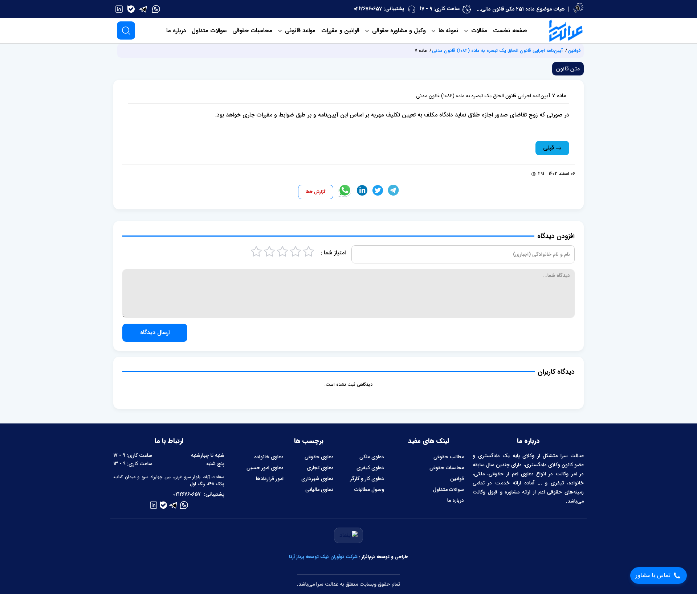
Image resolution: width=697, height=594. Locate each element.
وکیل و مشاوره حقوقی (398, 30)
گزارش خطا (316, 191)
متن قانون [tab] (568, 68)
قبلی (549, 147)
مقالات (478, 30)
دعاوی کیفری (370, 468)
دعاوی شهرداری (317, 479)
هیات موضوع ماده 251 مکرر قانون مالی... (521, 9)
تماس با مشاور (653, 575)
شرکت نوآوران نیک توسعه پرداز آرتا (323, 557)
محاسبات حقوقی (252, 30)
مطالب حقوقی (448, 457)
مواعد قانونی (299, 30)
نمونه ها (447, 30)
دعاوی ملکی (371, 457)
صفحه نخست (510, 30)
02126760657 (368, 9)
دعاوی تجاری (320, 468)
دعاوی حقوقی (319, 457)
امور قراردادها (270, 479)
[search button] (126, 30)
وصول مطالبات (369, 489)
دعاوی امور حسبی (265, 468)
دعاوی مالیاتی (319, 489)
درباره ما (176, 30)
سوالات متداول (209, 30)
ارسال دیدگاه (155, 332)
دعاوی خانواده (269, 457)
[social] (156, 8)
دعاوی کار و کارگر (367, 479)
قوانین (574, 50)
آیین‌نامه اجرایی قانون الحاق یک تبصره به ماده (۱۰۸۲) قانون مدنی (497, 50)
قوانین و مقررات (340, 30)
